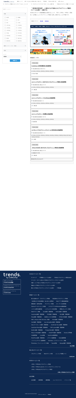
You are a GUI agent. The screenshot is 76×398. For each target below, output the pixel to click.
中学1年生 (20, 33)
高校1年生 (20, 38)
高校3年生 (20, 40)
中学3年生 (20, 35)
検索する (15, 60)
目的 (5, 50)
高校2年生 (8, 40)
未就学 (7, 17)
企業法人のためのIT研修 (8, 281)
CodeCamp (72, 356)
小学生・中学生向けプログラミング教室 (66, 372)
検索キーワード (34, 21)
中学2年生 (8, 35)
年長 (7, 22)
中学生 (7, 33)
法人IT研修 (72, 345)
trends (29, 393)
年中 (18, 20)
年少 (7, 20)
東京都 (41, 21)
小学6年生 (20, 30)
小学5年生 (8, 30)
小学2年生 (20, 25)
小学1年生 (8, 25)
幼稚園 (19, 17)
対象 (5, 13)
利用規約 (49, 394)
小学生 (19, 22)
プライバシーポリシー (42, 394)
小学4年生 (20, 27)
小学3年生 (8, 27)
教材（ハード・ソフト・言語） (10, 45)
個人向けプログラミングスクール (10, 292)
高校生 (7, 38)
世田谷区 (47, 21)
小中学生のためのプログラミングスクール (11, 287)
